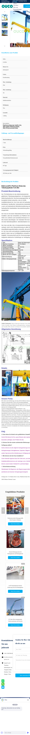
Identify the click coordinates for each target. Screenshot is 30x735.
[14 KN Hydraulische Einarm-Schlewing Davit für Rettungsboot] (15, 573)
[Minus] (28, 700)
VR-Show (15, 5)
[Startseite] (7, 6)
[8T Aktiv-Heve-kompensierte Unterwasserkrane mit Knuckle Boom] (15, 606)
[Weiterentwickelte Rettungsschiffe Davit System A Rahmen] (15, 505)
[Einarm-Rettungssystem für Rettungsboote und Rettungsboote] (15, 539)
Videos (15, 3)
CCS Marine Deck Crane (13, 476)
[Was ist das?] (4, 682)
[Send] (28, 732)
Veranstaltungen (16, 9)
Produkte (15, 1)
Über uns (15, 7)
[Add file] (2, 732)
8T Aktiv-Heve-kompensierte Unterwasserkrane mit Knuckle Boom (15, 621)
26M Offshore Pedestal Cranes (8, 479)
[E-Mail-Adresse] (4, 688)
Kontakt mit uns (16, 12)
